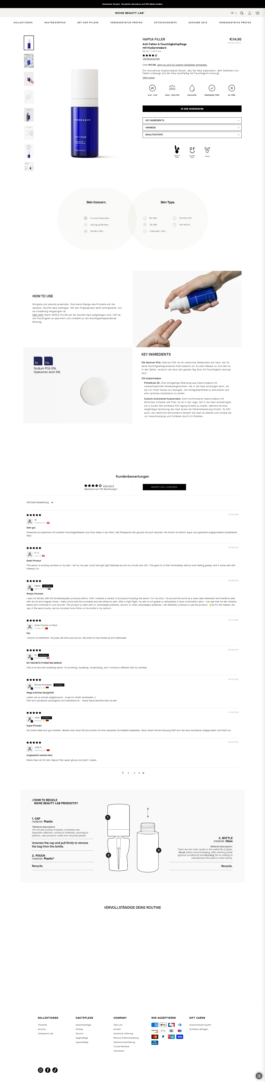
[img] (33, 515)
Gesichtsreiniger (83, 1024)
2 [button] (128, 773)
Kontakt (117, 1029)
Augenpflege (82, 1037)
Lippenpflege (82, 1042)
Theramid (42, 1024)
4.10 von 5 (108, 485)
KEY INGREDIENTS (154, 120)
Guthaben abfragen (198, 1029)
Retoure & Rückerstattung (126, 1037)
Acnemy (42, 1029)
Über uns (118, 1024)
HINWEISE (150, 127)
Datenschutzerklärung (124, 1042)
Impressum (119, 1050)
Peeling (79, 1029)
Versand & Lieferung (123, 1033)
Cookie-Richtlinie (121, 1046)
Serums (79, 1033)
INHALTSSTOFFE (154, 134)
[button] (150, 55)
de (232, 12)
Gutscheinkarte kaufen (200, 1024)
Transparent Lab (45, 1033)
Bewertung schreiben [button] (164, 487)
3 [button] (134, 773)
